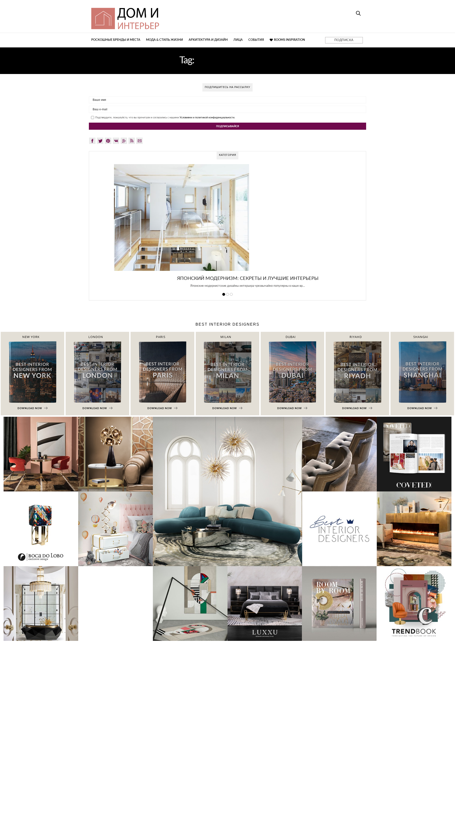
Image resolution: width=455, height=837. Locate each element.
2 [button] (227, 294)
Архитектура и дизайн (208, 40)
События (256, 40)
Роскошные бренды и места (115, 40)
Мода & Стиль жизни (164, 40)
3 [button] (231, 294)
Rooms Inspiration (289, 40)
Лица (238, 40)
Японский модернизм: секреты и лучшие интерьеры (227, 278)
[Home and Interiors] (160, 16)
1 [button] (223, 294)
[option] (227, 228)
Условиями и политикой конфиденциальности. (207, 117)
